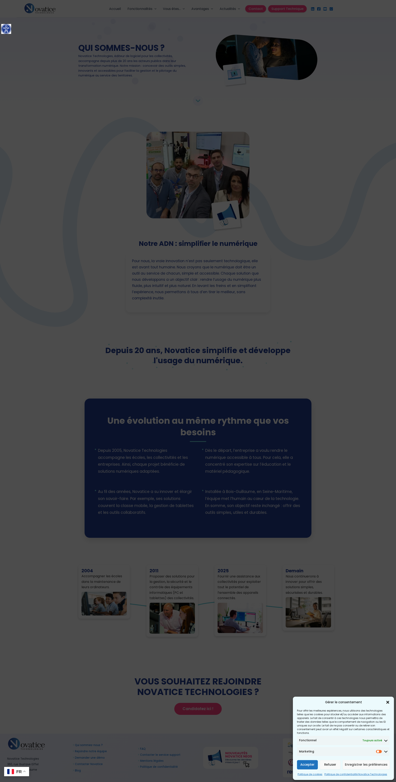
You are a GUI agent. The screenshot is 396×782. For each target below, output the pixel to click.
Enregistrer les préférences (366, 764)
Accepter (307, 764)
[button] (388, 702)
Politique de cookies (310, 774)
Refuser (330, 764)
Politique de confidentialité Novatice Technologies (355, 774)
